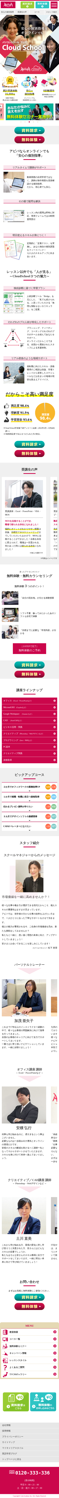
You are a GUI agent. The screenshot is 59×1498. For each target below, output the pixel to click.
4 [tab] (33, 122)
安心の (7, 12)
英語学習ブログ (9, 1453)
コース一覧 (15, 1339)
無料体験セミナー (18, 1346)
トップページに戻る (11, 1459)
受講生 (22, 12)
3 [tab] (29, 122)
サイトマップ (8, 1442)
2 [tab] (25, 122)
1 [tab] (21, 122)
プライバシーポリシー (12, 1436)
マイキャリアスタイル (12, 1448)
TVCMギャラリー (18, 1374)
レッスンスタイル (18, 1360)
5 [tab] (38, 122)
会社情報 (6, 1425)
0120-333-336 (32, 1473)
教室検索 (14, 1332)
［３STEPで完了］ (29, 648)
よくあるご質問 (17, 1367)
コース (37, 12)
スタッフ (51, 12)
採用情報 (6, 1431)
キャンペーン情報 (18, 1353)
